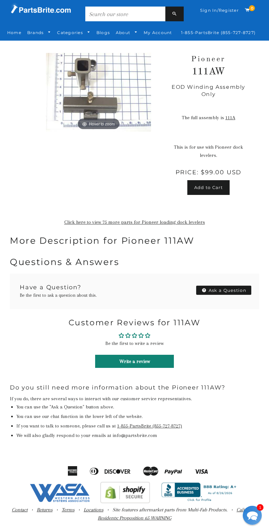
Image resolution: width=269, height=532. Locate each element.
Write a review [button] (134, 361)
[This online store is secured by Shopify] (125, 501)
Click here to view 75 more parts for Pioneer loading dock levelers (134, 222)
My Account (158, 32)
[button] (252, 515)
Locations (93, 510)
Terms (68, 510)
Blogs (103, 32)
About (124, 32)
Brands (36, 32)
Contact (20, 510)
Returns (44, 510)
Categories (70, 32)
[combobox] (125, 14)
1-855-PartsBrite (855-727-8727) (218, 32)
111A (230, 118)
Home (14, 32)
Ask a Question (227, 290)
